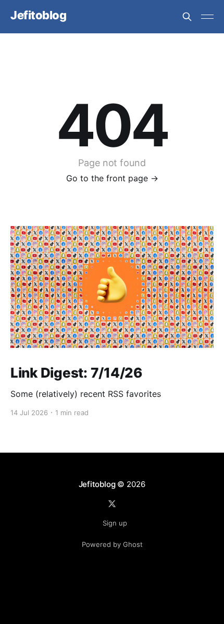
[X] (112, 504)
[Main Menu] (207, 16)
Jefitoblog (38, 15)
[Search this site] (187, 16)
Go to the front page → (112, 178)
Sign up (115, 523)
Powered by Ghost (112, 544)
